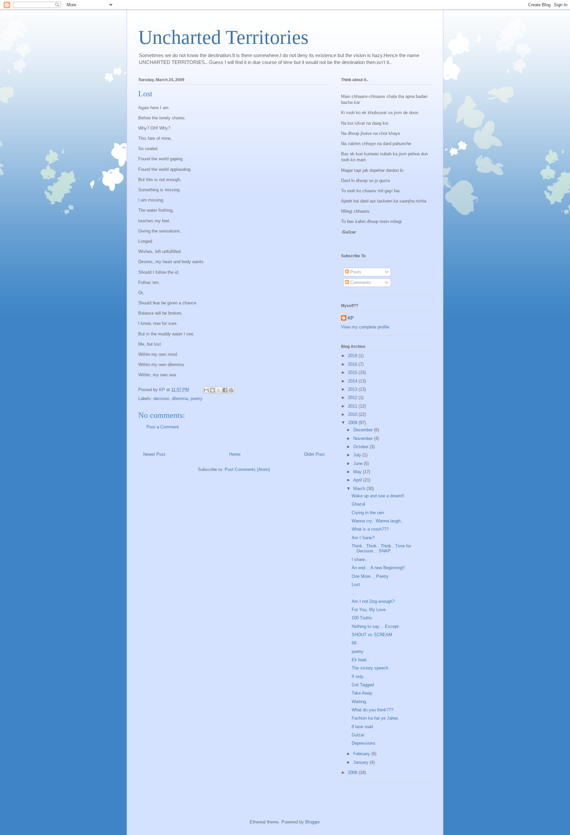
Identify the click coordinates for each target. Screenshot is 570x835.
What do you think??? (372, 709)
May (358, 471)
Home (234, 454)
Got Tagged (363, 684)
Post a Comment (162, 426)
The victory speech (370, 667)
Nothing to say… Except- (376, 626)
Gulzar (358, 734)
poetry (197, 398)
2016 (353, 364)
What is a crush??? (370, 529)
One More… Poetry (370, 576)
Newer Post (154, 454)
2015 (353, 372)
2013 (353, 389)
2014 (353, 381)
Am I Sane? (363, 537)
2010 (353, 414)
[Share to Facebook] (225, 390)
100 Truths (362, 617)
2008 (353, 772)
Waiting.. (360, 701)
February (362, 753)
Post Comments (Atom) (247, 469)
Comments (360, 282)
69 (354, 642)
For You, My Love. (369, 609)
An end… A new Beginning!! (378, 567)
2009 (353, 422)
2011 (353, 406)
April (358, 480)
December (363, 429)
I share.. (359, 559)
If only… (360, 676)
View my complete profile (365, 327)
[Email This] (206, 390)
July (358, 454)
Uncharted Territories (223, 37)
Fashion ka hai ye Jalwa (375, 718)
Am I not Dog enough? (373, 601)
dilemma (180, 398)
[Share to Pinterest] (231, 390)
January (361, 762)
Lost (356, 584)
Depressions (363, 743)
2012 (353, 397)
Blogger (312, 822)
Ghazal (358, 504)
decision (161, 398)
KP (351, 318)
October (361, 446)
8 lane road (362, 726)
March (359, 488)
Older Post (314, 454)
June (358, 463)
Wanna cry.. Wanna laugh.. (377, 520)
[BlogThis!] (212, 390)
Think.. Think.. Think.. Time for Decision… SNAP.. (381, 548)
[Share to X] (218, 390)
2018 (353, 355)
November (363, 438)
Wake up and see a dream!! (378, 495)
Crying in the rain (368, 512)
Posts (355, 271)
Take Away (362, 693)
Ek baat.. (360, 659)
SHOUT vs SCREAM (372, 634)
